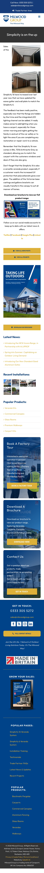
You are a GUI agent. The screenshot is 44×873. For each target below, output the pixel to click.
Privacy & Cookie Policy (14, 857)
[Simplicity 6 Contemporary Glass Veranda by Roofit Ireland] (7, 391)
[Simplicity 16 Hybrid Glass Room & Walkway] (32, 383)
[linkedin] (30, 624)
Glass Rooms (10, 419)
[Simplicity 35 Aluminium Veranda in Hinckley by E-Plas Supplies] (24, 383)
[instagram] (25, 624)
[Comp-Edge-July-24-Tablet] (22, 680)
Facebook (16, 235)
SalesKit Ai (26, 860)
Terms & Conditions (31, 857)
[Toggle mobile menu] (39, 16)
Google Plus (27, 235)
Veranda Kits (10, 408)
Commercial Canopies (14, 413)
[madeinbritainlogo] (22, 657)
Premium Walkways (13, 425)
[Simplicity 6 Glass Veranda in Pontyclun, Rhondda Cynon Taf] (7, 383)
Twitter (6, 235)
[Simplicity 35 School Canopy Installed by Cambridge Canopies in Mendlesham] (15, 391)
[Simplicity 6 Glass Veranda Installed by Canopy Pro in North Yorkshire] (15, 383)
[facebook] (13, 624)
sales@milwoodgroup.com (22, 5)
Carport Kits (10, 431)
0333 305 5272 (25, 2)
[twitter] (19, 624)
